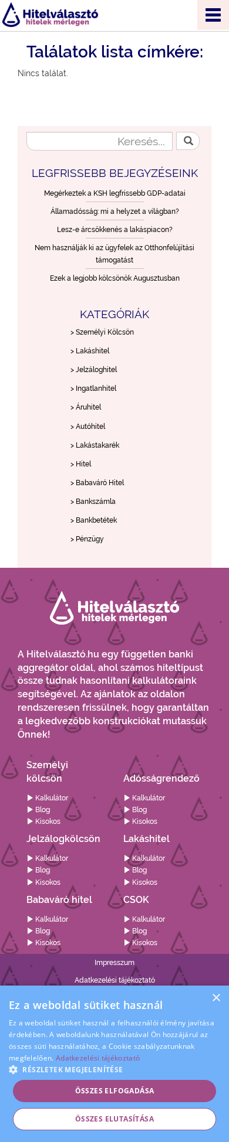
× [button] (215, 998)
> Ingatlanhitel (93, 388)
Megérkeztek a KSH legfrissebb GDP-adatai (115, 193)
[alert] (114, 1064)
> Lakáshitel (89, 351)
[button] (114, 1069)
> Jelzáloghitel (93, 370)
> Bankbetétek (93, 520)
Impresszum (114, 963)
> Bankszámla (93, 501)
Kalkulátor (50, 798)
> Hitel (80, 464)
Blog (41, 810)
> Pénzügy (87, 539)
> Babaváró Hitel (97, 483)
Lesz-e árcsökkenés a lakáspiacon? (115, 230)
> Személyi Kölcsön (102, 332)
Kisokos (46, 821)
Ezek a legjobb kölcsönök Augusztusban (115, 278)
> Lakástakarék (94, 445)
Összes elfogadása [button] (114, 1091)
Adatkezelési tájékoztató (115, 980)
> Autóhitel (87, 426)
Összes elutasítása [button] (114, 1119)
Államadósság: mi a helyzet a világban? (114, 211)
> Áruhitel (85, 407)
